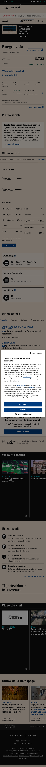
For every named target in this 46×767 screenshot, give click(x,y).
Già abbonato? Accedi (23, 414)
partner (31, 387)
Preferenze (23, 404)
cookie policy (27, 377)
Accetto (23, 409)
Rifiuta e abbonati (37, 353)
